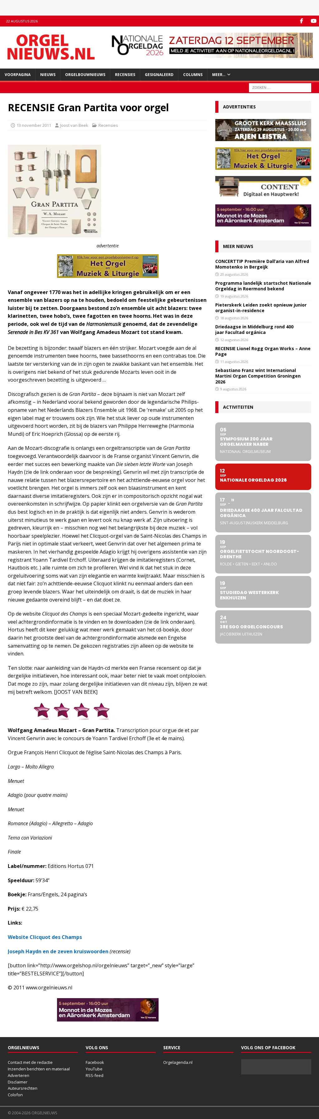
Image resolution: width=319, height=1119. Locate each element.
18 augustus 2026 (234, 318)
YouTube (94, 1069)
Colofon (15, 1095)
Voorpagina (18, 74)
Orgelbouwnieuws (85, 74)
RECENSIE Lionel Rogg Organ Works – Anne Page (263, 351)
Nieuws (47, 74)
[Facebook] (301, 21)
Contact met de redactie (30, 1062)
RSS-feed (94, 1075)
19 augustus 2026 (234, 296)
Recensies (125, 74)
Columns (192, 74)
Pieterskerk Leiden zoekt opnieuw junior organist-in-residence (261, 307)
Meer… (219, 74)
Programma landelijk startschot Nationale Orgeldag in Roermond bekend (263, 286)
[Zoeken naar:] (280, 87)
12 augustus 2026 (234, 339)
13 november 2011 (34, 125)
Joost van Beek (74, 125)
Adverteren (18, 1075)
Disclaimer (17, 1082)
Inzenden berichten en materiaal (39, 1069)
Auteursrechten (22, 1088)
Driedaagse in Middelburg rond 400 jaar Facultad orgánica (254, 329)
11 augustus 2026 (234, 361)
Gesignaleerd (159, 74)
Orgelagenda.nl (178, 1062)
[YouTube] (313, 21)
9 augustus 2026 (233, 389)
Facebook (95, 1062)
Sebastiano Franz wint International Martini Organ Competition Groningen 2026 (258, 375)
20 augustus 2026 (234, 274)
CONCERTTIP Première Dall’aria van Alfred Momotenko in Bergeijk (262, 264)
